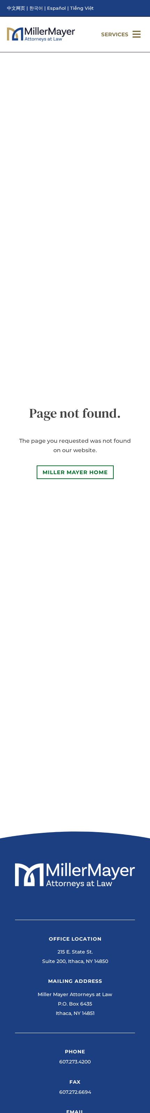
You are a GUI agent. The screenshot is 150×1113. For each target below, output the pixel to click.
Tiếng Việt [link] (81, 8)
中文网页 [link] (16, 8)
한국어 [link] (36, 8)
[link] (41, 39)
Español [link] (56, 8)
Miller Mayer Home (75, 472)
